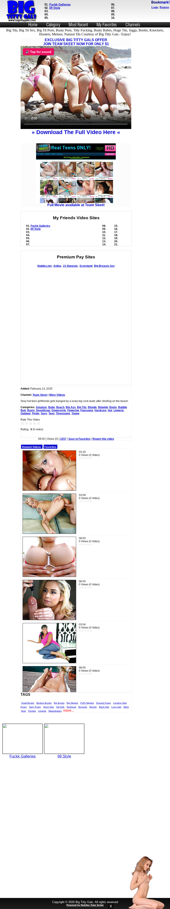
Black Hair (104, 707)
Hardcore (100, 410)
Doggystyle (59, 410)
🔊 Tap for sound (38, 52)
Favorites (50, 447)
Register (164, 7)
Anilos (57, 265)
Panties (32, 711)
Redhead (71, 707)
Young (75, 413)
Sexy (44, 413)
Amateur (41, 407)
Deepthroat (43, 410)
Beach (60, 407)
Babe (51, 407)
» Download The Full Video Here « (76, 132)
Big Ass (71, 407)
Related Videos (31, 447)
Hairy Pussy (35, 707)
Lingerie (119, 410)
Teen (51, 413)
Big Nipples (72, 703)
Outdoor (26, 413)
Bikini (126, 707)
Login (154, 7)
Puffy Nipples (87, 703)
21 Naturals (70, 265)
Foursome (86, 410)
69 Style (54, 8)
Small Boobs (27, 703)
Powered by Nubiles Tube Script (85, 905)
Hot (110, 410)
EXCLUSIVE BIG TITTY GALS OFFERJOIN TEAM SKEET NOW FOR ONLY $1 (76, 42)
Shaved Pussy (103, 703)
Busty (31, 410)
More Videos (57, 394)
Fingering (73, 410)
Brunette (82, 707)
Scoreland (85, 265)
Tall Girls (60, 707)
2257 (63, 438)
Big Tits (82, 407)
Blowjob (103, 407)
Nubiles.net (44, 265)
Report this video (103, 438)
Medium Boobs (44, 703)
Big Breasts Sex (104, 265)
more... (68, 710)
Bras (23, 711)
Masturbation (55, 711)
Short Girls (48, 707)
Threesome (63, 413)
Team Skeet (40, 394)
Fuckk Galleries (60, 4)
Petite (35, 413)
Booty (113, 407)
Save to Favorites (79, 438)
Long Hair (116, 707)
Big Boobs (59, 703)
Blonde (92, 407)
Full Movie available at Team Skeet (75, 205)
